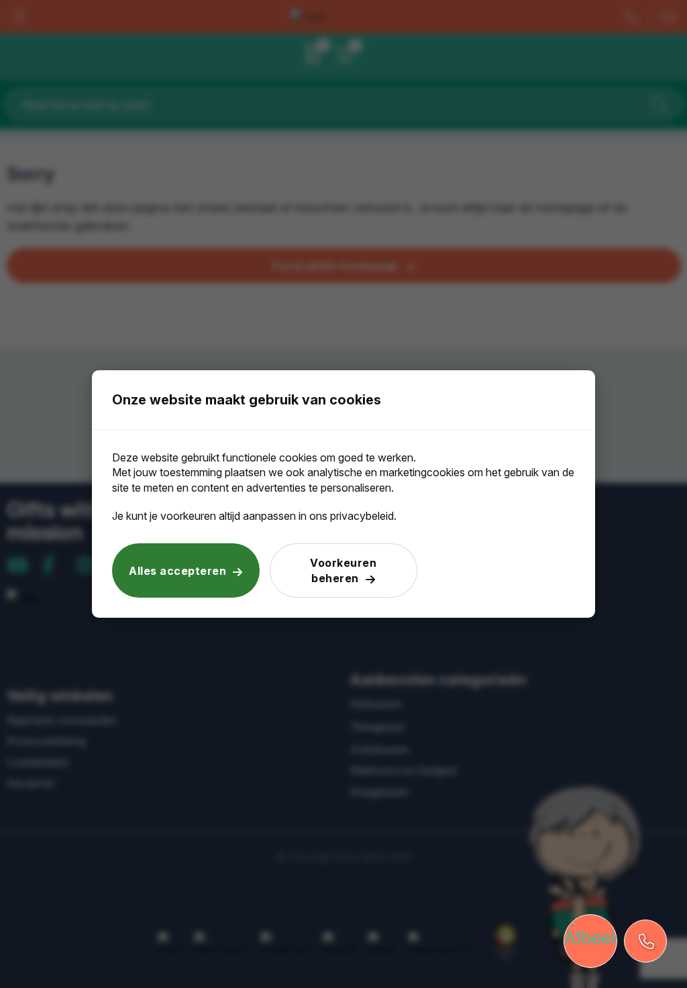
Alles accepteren (177, 571)
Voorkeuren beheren (343, 570)
